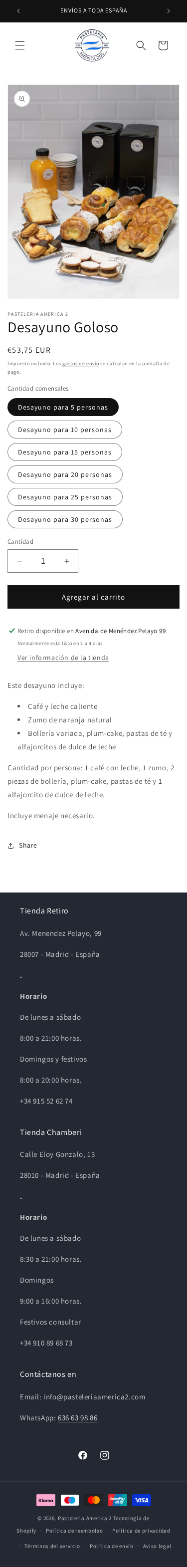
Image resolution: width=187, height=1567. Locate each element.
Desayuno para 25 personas (65, 496)
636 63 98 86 (77, 1417)
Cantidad (20, 541)
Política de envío (112, 1546)
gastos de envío (80, 363)
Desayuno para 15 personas (65, 452)
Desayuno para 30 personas (65, 519)
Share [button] (28, 845)
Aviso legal (157, 1546)
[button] (20, 45)
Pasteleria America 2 (85, 1518)
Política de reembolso (74, 1530)
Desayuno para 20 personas (65, 474)
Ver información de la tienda (63, 657)
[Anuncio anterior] (18, 11)
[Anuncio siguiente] (169, 11)
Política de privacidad (141, 1530)
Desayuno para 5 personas (63, 407)
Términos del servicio (52, 1546)
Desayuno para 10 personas (65, 429)
